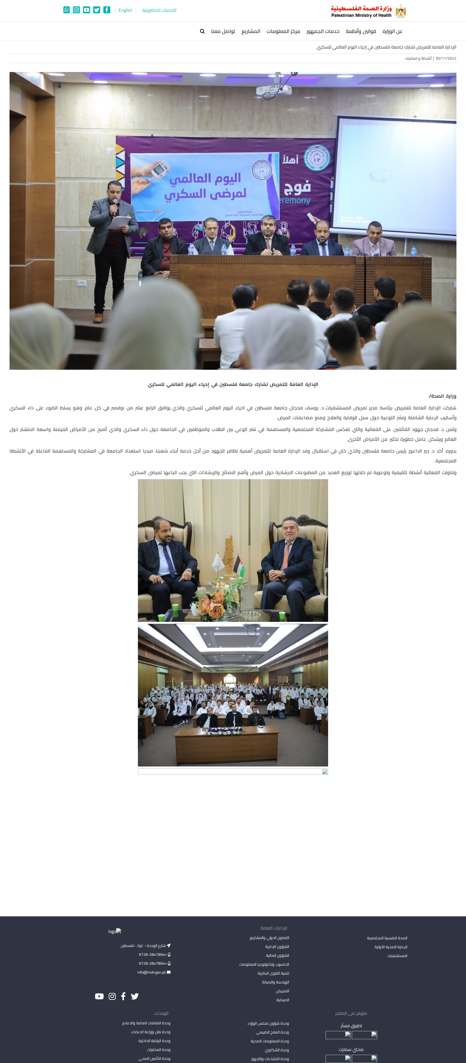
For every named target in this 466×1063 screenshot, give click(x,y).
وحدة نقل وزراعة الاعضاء (151, 1031)
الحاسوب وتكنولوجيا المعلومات (264, 964)
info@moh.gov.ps (152, 972)
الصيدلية (282, 999)
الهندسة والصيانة (275, 982)
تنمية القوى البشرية (273, 973)
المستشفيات (397, 955)
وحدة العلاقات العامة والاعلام (146, 1023)
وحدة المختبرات (159, 1049)
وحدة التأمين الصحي (155, 1058)
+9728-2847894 (153, 954)
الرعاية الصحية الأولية (391, 946)
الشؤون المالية (277, 955)
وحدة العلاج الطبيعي (272, 1032)
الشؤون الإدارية (277, 946)
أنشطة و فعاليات (418, 58)
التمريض (282, 991)
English (126, 10)
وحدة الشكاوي (277, 1049)
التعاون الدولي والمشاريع (269, 937)
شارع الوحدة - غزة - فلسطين (144, 945)
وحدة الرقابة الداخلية (155, 1040)
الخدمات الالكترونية (159, 10)
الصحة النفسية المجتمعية (387, 938)
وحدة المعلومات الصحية (270, 1041)
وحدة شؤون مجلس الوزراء (268, 1024)
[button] (202, 31)
